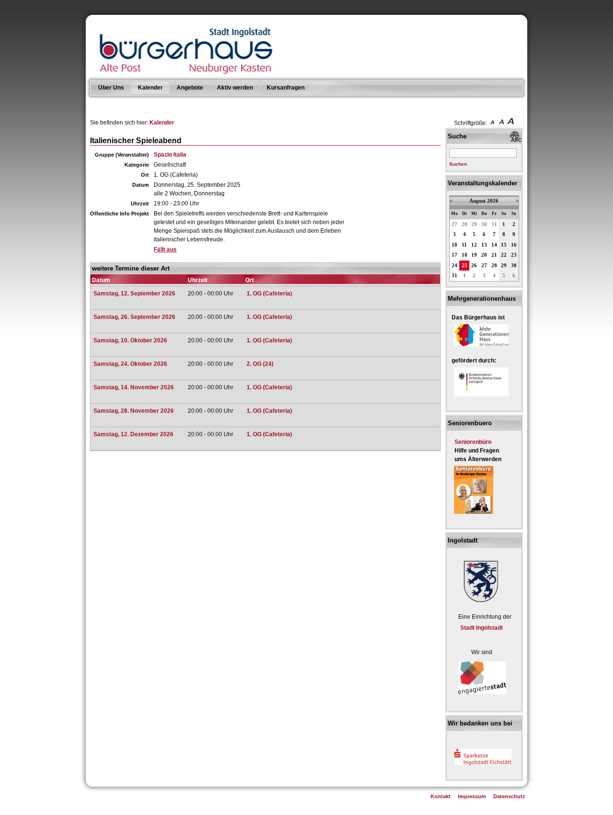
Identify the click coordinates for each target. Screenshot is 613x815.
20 (484, 255)
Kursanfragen (286, 87)
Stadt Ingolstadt (481, 627)
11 (464, 245)
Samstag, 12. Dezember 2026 (133, 434)
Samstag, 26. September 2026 (134, 317)
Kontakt (441, 796)
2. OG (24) (260, 364)
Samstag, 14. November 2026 (133, 387)
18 (464, 255)
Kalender (150, 87)
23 (514, 255)
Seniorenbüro (472, 442)
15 (504, 245)
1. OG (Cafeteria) (269, 293)
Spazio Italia (170, 154)
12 (474, 245)
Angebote (190, 87)
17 (454, 255)
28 (464, 224)
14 (494, 245)
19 (474, 255)
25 (464, 265)
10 (454, 245)
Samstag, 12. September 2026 (134, 293)
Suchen (458, 164)
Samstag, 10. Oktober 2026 (130, 340)
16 (514, 245)
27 (454, 224)
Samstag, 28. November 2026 (133, 411)
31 (494, 224)
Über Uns (111, 87)
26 (474, 265)
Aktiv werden (235, 87)
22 (504, 255)
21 (494, 255)
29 (474, 224)
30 (484, 224)
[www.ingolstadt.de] (479, 603)
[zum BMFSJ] (481, 397)
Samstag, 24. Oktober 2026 (130, 364)
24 (454, 265)
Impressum (472, 796)
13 (484, 245)
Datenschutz (509, 796)
